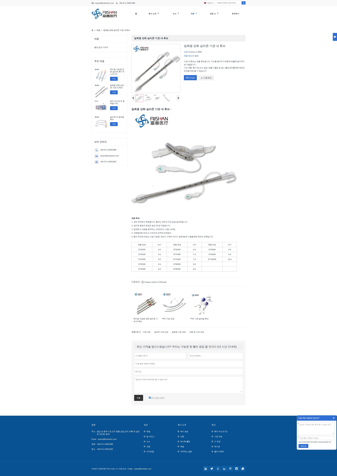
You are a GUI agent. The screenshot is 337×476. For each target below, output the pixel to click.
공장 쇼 (213, 14)
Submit (303, 446)
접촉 (93, 425)
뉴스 (175, 14)
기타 (114, 79)
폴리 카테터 (219, 451)
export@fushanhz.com (104, 3)
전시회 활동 (185, 441)
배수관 (217, 446)
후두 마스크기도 (221, 431)
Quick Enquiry (333, 418)
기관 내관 (146, 332)
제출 (138, 398)
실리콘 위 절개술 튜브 (117, 118)
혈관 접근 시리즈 (101, 47)
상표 (186, 52)
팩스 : (93, 449)
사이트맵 (150, 451)
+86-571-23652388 (127, 3)
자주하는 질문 (186, 451)
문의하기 (235, 14)
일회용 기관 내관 (179, 332)
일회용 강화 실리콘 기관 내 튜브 (117, 86)
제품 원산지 (189, 56)
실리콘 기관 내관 (161, 332)
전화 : (93, 444)
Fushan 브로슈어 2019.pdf (154, 282)
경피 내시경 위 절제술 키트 (117, 102)
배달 (148, 431)
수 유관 (217, 441)
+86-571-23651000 (108, 162)
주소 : (93, 431)
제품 (193, 14)
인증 (148, 446)
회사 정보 (184, 431)
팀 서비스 (150, 436)
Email (190, 77)
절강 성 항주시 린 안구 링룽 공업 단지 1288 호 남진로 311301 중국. (118, 432)
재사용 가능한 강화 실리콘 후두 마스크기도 (117, 71)
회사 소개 (153, 14)
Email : (94, 439)
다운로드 (206, 78)
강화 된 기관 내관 (196, 332)
